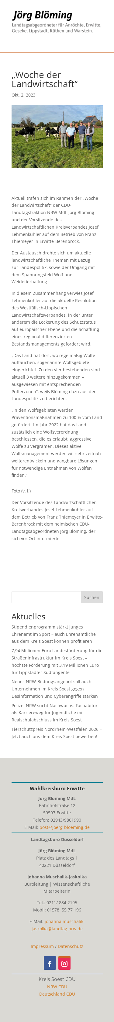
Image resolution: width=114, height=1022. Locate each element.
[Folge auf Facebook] (50, 963)
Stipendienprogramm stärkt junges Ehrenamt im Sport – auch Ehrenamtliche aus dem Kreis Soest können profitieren (54, 634)
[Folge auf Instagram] (64, 963)
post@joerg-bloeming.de (65, 827)
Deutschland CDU (57, 994)
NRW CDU (57, 987)
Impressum (42, 946)
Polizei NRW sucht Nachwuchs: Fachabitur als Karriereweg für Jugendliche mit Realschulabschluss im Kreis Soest (55, 713)
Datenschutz (70, 946)
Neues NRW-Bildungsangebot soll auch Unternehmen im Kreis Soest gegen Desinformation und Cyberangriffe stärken (55, 689)
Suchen (91, 597)
